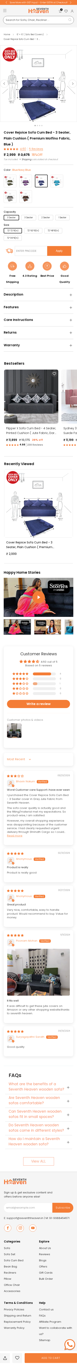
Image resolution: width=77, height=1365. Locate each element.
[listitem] (38, 2)
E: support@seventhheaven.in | (25, 1218)
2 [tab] (37, 125)
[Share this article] (5, 1358)
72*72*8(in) (12, 230)
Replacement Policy (17, 1322)
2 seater (45, 217)
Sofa (7, 1248)
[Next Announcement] (70, 2)
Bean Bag (10, 1266)
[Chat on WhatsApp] (70, 1344)
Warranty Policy (14, 1328)
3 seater (11, 217)
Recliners (10, 1273)
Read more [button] (14, 836)
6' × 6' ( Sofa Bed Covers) (30, 34)
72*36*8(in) (12, 237)
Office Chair (12, 1285)
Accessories (12, 1291)
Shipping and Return (17, 1316)
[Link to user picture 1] (38, 972)
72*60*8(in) (33, 230)
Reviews (44, 1254)
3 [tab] (39, 125)
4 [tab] (42, 125)
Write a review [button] (38, 704)
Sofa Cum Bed (13, 1260)
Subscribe (63, 1207)
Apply (59, 250)
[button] (11, 149)
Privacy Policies (14, 1309)
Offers (43, 1266)
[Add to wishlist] (17, 1358)
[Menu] (5, 10)
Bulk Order (46, 1279)
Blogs (42, 1260)
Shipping (26, 159)
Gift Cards (46, 1273)
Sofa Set (9, 1254)
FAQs (42, 1316)
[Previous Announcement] (6, 2)
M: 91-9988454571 (57, 1218)
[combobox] (38, 20)
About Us (45, 1248)
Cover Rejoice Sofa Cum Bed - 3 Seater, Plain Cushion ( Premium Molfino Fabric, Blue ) (29, 545)
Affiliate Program (50, 1322)
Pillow (7, 1279)
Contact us (46, 1309)
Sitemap (44, 1340)
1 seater (62, 217)
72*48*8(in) (53, 230)
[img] (15, 776)
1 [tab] (35, 125)
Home (7, 34)
